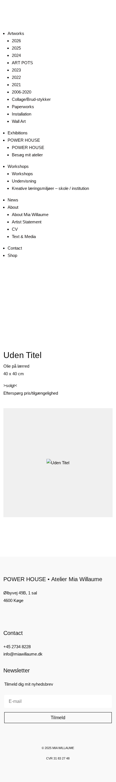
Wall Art (19, 121)
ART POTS (22, 62)
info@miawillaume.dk (23, 654)
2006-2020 (21, 92)
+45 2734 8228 (17, 646)
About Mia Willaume (30, 214)
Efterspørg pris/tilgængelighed (30, 393)
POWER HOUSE (24, 140)
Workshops (18, 166)
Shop (12, 255)
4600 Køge (13, 600)
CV (15, 229)
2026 (16, 40)
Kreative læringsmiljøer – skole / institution (50, 188)
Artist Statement (26, 221)
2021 (16, 84)
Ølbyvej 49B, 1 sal (20, 592)
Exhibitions (18, 132)
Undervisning (24, 181)
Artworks (16, 33)
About (13, 207)
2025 (16, 48)
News (13, 199)
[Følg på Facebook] (6, 614)
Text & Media (24, 236)
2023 (16, 70)
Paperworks (23, 106)
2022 (16, 77)
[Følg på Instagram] (15, 614)
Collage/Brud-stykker (31, 99)
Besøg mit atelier (27, 154)
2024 (16, 55)
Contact (15, 248)
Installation (21, 114)
